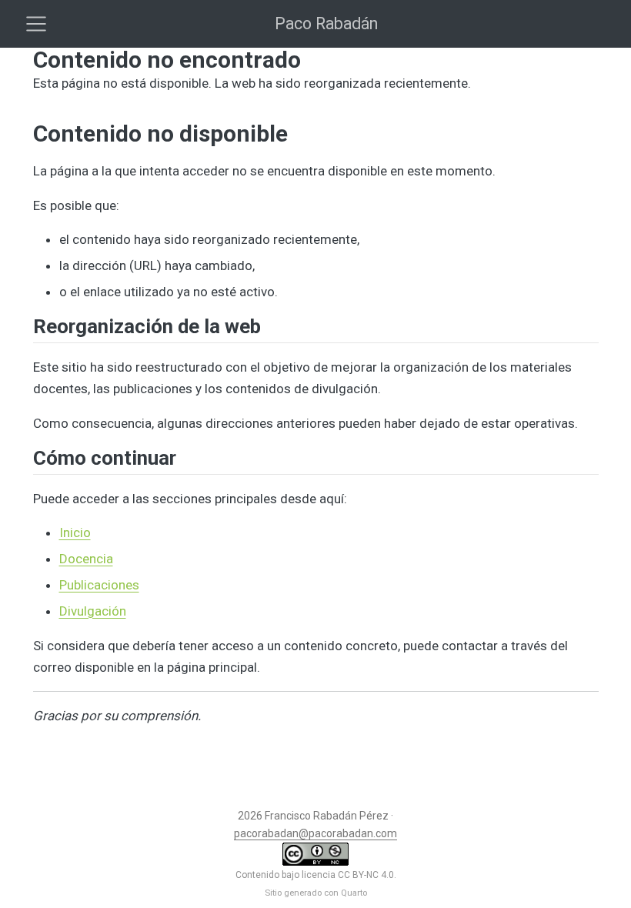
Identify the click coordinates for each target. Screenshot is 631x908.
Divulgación (92, 611)
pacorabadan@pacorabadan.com (315, 833)
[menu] (36, 24)
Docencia (86, 558)
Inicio (75, 532)
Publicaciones (99, 585)
